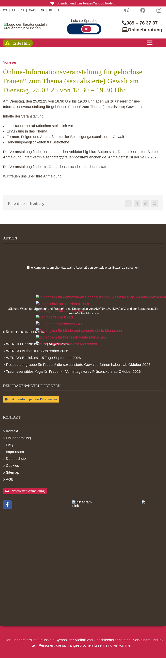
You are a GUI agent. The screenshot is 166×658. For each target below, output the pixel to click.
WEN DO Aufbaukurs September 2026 (37, 351)
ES (22, 10)
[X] (137, 203)
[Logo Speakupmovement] (83, 253)
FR (14, 10)
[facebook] (7, 504)
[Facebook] (128, 203)
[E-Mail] (154, 203)
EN (5, 10)
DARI (32, 10)
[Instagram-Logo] (83, 504)
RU (59, 10)
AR (42, 10)
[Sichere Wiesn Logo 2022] (83, 288)
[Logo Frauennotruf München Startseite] (27, 26)
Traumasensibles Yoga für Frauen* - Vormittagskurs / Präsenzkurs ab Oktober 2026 (73, 372)
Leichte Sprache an (90, 29)
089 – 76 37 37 (142, 23)
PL (51, 10)
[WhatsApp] (146, 203)
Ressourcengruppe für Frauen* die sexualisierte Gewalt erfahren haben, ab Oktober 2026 (78, 365)
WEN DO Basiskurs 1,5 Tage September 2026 (43, 358)
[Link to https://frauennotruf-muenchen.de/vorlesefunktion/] (126, 10)
